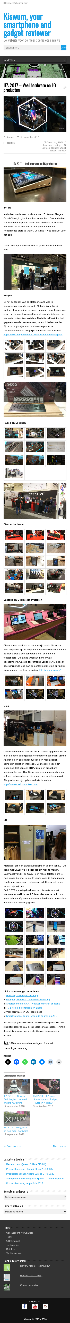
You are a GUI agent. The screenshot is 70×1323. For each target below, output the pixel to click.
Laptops (58, 145)
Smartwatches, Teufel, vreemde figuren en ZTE (31, 1016)
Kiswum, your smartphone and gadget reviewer (27, 24)
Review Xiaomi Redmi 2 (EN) (35, 1265)
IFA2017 (62, 142)
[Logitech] (14, 464)
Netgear (55, 148)
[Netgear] (14, 349)
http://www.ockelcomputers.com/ (21, 784)
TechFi (9, 1236)
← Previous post (12, 1146)
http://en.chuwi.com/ (50, 670)
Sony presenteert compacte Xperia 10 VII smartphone (35, 1178)
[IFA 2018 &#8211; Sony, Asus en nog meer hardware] (17, 1118)
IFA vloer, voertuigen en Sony (22, 995)
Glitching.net (13, 1241)
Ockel (63, 148)
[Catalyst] (35, 698)
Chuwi (49, 142)
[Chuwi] (14, 685)
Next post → (59, 1146)
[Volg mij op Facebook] (24, 1306)
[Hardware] (14, 539)
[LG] (14, 917)
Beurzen (10, 143)
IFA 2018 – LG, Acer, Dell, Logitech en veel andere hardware (15, 1099)
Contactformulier (29, 1285)
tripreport (62, 150)
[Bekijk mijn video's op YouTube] (35, 1306)
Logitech (45, 148)
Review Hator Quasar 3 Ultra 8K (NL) (26, 1164)
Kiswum (10, 137)
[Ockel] (14, 799)
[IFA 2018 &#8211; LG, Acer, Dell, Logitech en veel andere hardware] (17, 1086)
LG (64, 145)
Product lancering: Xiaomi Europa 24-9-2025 (30, 1173)
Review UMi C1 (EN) (31, 1275)
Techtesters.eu (14, 1253)
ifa (55, 142)
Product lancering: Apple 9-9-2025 (24, 1183)
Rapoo (53, 150)
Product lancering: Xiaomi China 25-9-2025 (29, 1169)
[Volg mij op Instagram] (45, 1306)
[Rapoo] (14, 437)
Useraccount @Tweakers (19, 1232)
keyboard (47, 145)
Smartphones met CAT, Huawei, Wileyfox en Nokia (33, 1003)
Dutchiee (11, 1249)
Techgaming (12, 1245)
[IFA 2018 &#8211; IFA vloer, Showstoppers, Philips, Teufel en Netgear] (46, 1086)
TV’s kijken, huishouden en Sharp (24, 1007)
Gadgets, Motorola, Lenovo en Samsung (28, 999)
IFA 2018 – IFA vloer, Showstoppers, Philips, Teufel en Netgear (45, 1099)
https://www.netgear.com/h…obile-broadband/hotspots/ (33, 334)
